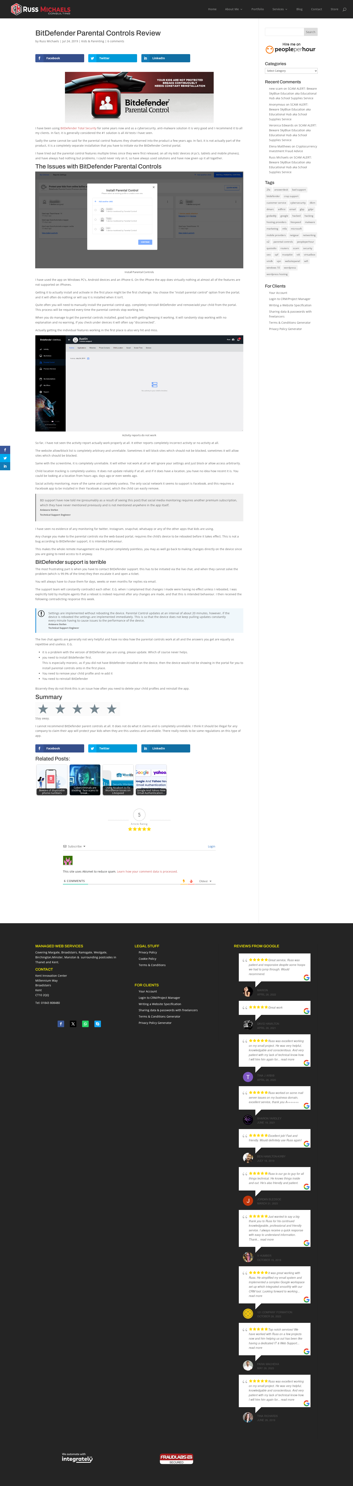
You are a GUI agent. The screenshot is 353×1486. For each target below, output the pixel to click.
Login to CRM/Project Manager (290, 299)
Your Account (278, 293)
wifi (306, 261)
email (292, 209)
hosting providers (276, 222)
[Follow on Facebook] (61, 1024)
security (307, 248)
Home (212, 9)
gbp (302, 209)
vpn (279, 261)
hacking (309, 215)
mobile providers (276, 235)
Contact (316, 9)
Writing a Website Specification (290, 305)
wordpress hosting (277, 274)
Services (278, 9)
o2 (268, 241)
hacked (296, 215)
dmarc (270, 209)
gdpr (311, 209)
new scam (276, 88)
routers (284, 248)
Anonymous (277, 104)
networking (309, 235)
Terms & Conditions (152, 965)
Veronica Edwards (281, 125)
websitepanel (292, 261)
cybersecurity (298, 202)
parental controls (283, 241)
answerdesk (281, 189)
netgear (294, 235)
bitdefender (273, 196)
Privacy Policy (148, 952)
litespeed (295, 222)
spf (276, 254)
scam (296, 248)
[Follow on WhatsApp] (85, 1024)
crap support (291, 196)
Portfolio (257, 9)
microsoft (296, 228)
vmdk (270, 261)
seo (269, 254)
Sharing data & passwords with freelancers (168, 1010)
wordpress (290, 267)
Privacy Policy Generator (285, 329)
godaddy (271, 215)
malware (310, 222)
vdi (298, 254)
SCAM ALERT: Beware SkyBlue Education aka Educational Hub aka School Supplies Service (293, 93)
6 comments (115, 41)
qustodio (271, 248)
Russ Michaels (49, 41)
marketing (272, 228)
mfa (284, 228)
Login (211, 846)
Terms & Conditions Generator (290, 322)
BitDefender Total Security (78, 128)
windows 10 (273, 267)
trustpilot (287, 254)
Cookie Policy (147, 959)
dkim (312, 202)
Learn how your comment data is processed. (147, 871)
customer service (276, 202)
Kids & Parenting (92, 41)
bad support (299, 189)
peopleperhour (305, 241)
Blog (299, 9)
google (284, 215)
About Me (232, 9)
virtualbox (309, 254)
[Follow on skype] (97, 1024)
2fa (268, 189)
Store (334, 9)
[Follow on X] (73, 1024)
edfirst (281, 209)
